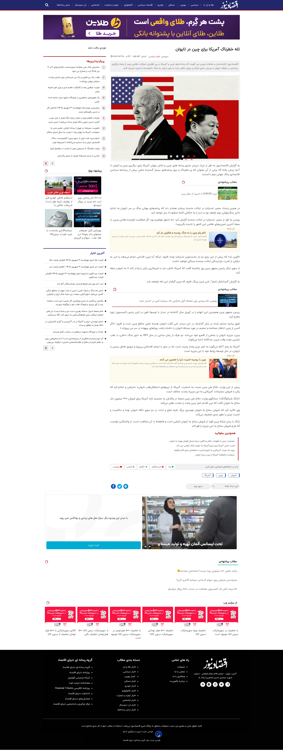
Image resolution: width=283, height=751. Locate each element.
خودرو (160, 5)
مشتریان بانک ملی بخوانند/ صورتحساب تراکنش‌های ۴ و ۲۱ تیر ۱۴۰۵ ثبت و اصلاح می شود (73, 69)
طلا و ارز (209, 5)
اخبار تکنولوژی (129, 690)
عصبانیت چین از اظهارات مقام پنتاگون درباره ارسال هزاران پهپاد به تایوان (202, 441)
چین (220, 475)
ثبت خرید (93, 545)
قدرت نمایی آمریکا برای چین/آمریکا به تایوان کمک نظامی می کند (205, 445)
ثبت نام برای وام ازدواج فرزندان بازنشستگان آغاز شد (80, 283)
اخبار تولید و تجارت (126, 695)
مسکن (171, 5)
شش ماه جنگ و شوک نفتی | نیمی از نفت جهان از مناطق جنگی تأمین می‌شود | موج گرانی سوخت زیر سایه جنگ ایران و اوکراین (74, 292)
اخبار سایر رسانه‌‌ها (127, 709)
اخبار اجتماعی (129, 700)
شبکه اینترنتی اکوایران (79, 677)
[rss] (203, 684)
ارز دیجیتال (80, 5)
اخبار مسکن (130, 681)
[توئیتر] (119, 486)
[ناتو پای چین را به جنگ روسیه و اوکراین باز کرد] (223, 240)
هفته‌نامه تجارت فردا (79, 683)
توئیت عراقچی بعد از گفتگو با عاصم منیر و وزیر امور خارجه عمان (74, 89)
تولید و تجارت (111, 5)
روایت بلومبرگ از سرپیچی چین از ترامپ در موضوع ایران (75, 148)
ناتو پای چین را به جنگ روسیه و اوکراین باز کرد (181, 233)
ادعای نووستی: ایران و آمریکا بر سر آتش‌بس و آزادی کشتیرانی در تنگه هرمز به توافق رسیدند (74, 323)
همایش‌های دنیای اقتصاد (77, 698)
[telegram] (209, 684)
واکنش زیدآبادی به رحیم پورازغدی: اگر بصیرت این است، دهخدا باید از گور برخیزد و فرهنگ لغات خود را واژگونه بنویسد (75, 303)
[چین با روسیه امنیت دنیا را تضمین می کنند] (223, 368)
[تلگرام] (125, 486)
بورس (183, 5)
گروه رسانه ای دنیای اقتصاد (76, 667)
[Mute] (150, 547)
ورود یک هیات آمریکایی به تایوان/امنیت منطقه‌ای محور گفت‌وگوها (204, 450)
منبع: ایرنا (198, 486)
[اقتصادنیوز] (215, 664)
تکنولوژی (128, 5)
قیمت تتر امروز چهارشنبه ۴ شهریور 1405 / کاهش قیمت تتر (76, 266)
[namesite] (229, 5)
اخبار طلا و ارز (129, 667)
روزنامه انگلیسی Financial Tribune (72, 688)
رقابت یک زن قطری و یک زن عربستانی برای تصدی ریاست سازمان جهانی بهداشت (74, 79)
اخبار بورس (130, 676)
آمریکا (207, 475)
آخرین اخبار (97, 253)
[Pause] (145, 547)
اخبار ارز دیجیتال (127, 705)
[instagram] (215, 684)
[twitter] (221, 684)
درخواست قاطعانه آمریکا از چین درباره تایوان (215, 454)
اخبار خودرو (130, 686)
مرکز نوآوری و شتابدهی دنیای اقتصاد (71, 704)
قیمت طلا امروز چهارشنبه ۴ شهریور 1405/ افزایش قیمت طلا (76, 260)
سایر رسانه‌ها (63, 5)
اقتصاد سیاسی (145, 5)
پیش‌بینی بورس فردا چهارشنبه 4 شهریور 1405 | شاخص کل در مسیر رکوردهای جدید (73, 109)
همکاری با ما (179, 676)
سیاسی (194, 5)
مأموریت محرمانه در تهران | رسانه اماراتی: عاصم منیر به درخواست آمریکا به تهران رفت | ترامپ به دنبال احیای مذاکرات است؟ (72, 130)
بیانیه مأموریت (177, 681)
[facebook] (228, 684)
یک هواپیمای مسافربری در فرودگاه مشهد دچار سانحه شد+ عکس (74, 99)
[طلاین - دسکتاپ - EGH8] (141, 27)
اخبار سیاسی (154, 56)
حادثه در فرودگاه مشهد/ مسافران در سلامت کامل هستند (78, 331)
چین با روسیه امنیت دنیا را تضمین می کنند (183, 359)
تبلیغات (181, 667)
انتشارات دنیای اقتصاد (79, 693)
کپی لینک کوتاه (231, 486)
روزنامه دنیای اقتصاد (79, 672)
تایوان (234, 475)
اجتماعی (95, 5)
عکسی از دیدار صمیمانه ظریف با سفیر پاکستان (78, 155)
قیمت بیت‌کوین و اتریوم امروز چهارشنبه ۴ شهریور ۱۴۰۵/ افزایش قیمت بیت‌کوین (74, 275)
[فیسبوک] (113, 486)
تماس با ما (179, 671)
